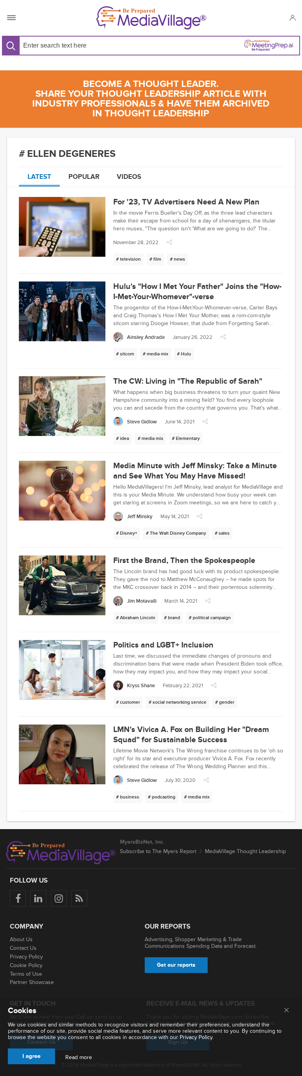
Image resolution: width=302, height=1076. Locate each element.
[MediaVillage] (151, 17)
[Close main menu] (286, 1011)
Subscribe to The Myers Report (158, 851)
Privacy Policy (26, 956)
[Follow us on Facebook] (18, 898)
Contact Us (23, 948)
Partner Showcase (32, 982)
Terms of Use (26, 974)
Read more (78, 1057)
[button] (292, 17)
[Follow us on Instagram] (59, 898)
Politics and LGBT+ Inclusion (163, 645)
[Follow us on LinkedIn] (38, 898)
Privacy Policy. (197, 1037)
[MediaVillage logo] (61, 852)
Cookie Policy (26, 965)
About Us (21, 939)
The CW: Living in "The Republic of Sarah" (187, 381)
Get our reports (176, 965)
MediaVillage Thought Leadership (245, 851)
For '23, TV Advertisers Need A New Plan (186, 202)
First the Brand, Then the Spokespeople (184, 560)
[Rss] (79, 898)
